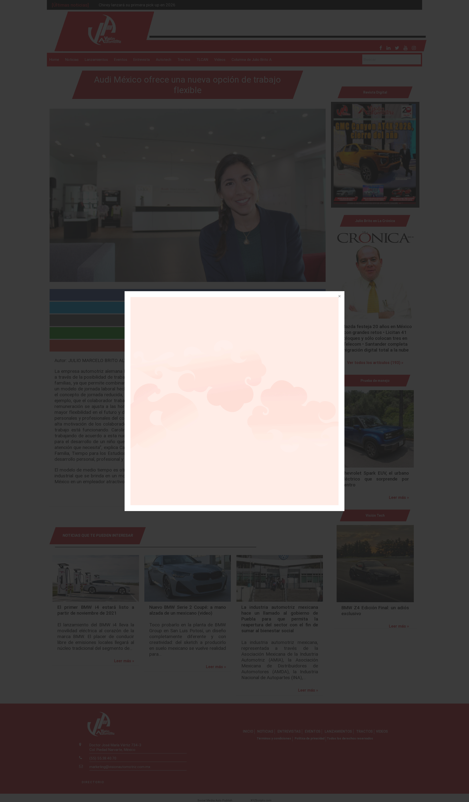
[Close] (339, 296)
